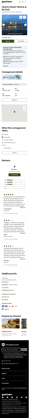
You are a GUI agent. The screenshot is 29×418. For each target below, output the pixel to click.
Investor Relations (18, 403)
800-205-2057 (7, 360)
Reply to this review (13, 213)
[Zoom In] (24, 107)
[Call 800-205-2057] (20, 2)
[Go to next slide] (25, 25)
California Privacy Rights (13, 399)
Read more (22, 207)
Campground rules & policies (9, 294)
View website (21, 41)
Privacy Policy (16, 388)
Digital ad (6, 309)
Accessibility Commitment (7, 404)
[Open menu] (25, 1)
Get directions (5, 282)
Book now (8, 41)
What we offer (6, 368)
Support (4, 373)
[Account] (22, 1)
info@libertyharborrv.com (8, 290)
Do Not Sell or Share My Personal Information (10, 401)
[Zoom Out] (24, 110)
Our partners (5, 383)
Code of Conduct (16, 404)
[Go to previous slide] (3, 25)
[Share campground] (20, 17)
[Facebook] (2, 309)
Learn (3, 378)
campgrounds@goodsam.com (11, 363)
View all (14, 152)
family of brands (19, 356)
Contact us (14, 100)
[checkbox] (2, 352)
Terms (24, 403)
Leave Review (14, 174)
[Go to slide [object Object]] (7, 33)
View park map (7, 148)
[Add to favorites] (24, 17)
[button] (5, 66)
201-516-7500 (5, 287)
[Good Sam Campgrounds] (10, 344)
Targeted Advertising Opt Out (7, 403)
